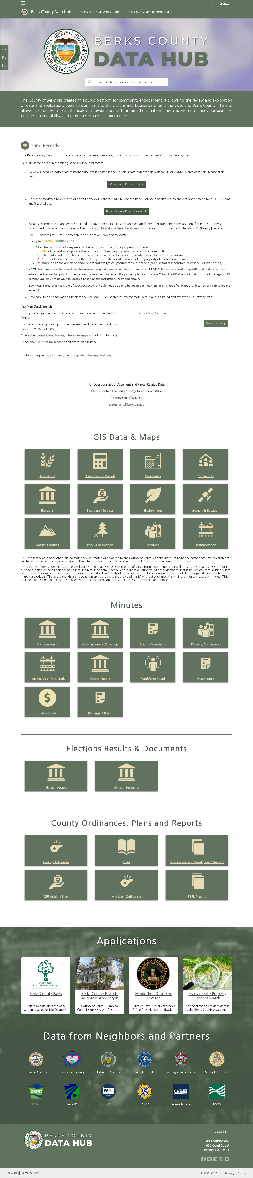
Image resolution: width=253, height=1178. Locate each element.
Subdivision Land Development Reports (197, 862)
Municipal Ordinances (126, 896)
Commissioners (47, 644)
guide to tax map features (93, 355)
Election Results (56, 787)
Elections (47, 510)
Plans (126, 862)
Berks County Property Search (126, 211)
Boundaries (153, 476)
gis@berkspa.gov (217, 1140)
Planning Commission (206, 644)
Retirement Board (100, 713)
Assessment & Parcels (100, 476)
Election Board (100, 678)
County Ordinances (56, 862)
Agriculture (47, 476)
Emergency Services (100, 510)
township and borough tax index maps (62, 335)
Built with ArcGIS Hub (21, 1173)
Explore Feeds (208, 1172)
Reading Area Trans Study (47, 678)
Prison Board (205, 678)
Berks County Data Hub (51, 12)
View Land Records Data (126, 184)
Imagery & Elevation (205, 510)
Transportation (205, 545)
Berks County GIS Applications (99, 11)
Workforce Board (153, 678)
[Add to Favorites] (4, 49)
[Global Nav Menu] (23, 3)
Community (206, 476)
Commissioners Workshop (100, 644)
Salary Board (47, 713)
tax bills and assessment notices (115, 228)
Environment (153, 510)
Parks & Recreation (100, 545)
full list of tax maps (48, 341)
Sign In (224, 3)
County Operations (153, 644)
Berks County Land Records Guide (149, 11)
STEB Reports (197, 896)
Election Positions (126, 787)
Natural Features (47, 545)
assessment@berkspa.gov (126, 404)
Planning (153, 545)
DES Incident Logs (56, 896)
